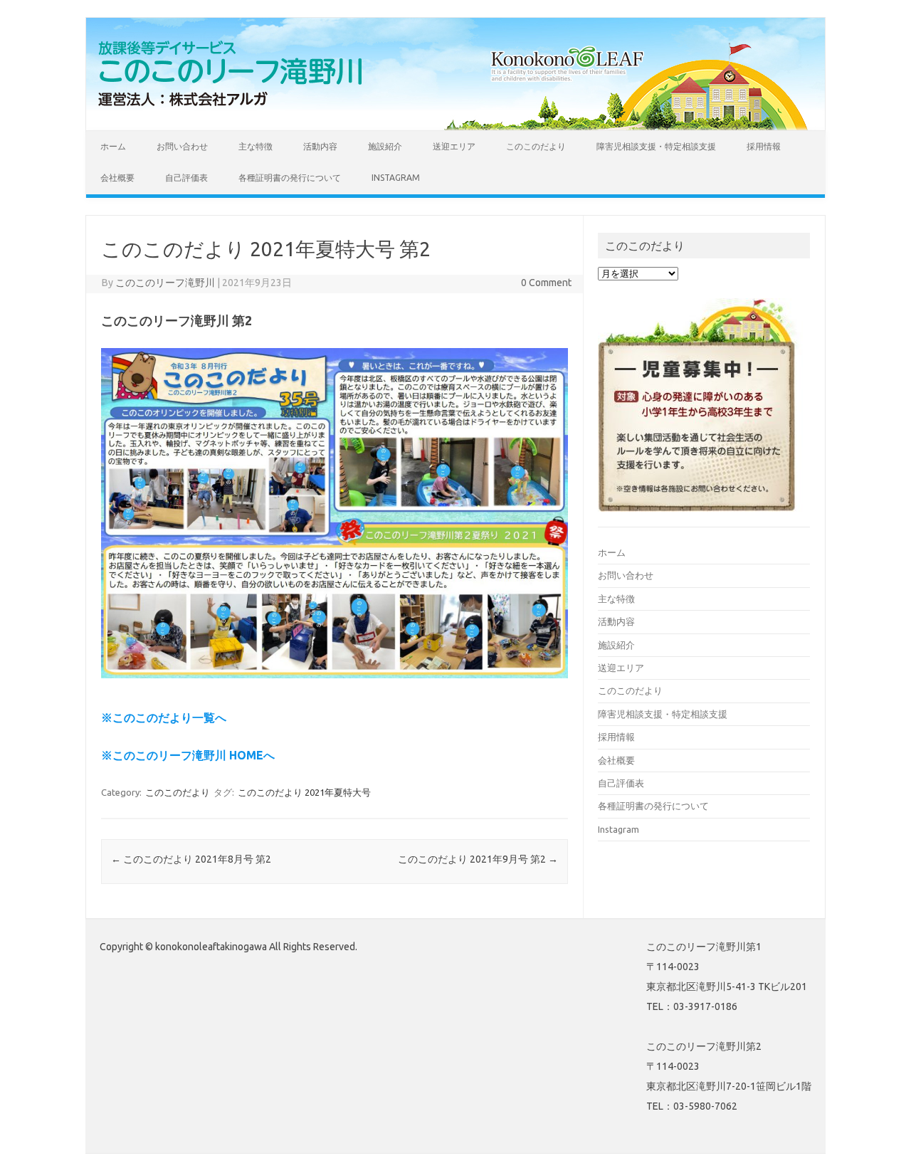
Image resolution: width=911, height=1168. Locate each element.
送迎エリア (454, 146)
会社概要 (117, 177)
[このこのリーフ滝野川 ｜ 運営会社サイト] (235, 106)
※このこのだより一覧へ (163, 717)
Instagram (396, 177)
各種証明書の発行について (289, 177)
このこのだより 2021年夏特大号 (304, 792)
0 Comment (546, 282)
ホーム (113, 146)
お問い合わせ (182, 146)
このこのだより (536, 146)
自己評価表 (186, 177)
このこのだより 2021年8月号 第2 (191, 859)
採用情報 (764, 146)
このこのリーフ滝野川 (165, 282)
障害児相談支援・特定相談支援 (656, 146)
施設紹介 (385, 146)
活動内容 (320, 146)
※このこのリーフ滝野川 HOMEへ (188, 755)
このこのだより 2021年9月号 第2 (478, 859)
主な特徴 (255, 146)
